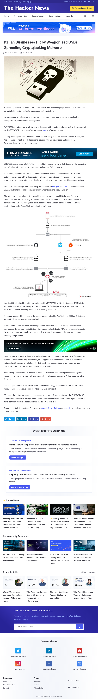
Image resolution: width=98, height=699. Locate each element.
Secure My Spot (17, 457)
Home (6, 16)
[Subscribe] (79, 626)
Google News (47, 408)
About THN (7, 682)
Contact (6, 688)
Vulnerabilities (20, 16)
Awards (69, 16)
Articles (92, 572)
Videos (83, 572)
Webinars (37, 682)
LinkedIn (67, 408)
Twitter (57, 408)
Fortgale (55, 186)
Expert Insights (55, 16)
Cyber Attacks (38, 16)
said (44, 130)
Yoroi (65, 186)
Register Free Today (19, 487)
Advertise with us (9, 685)
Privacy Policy (39, 688)
